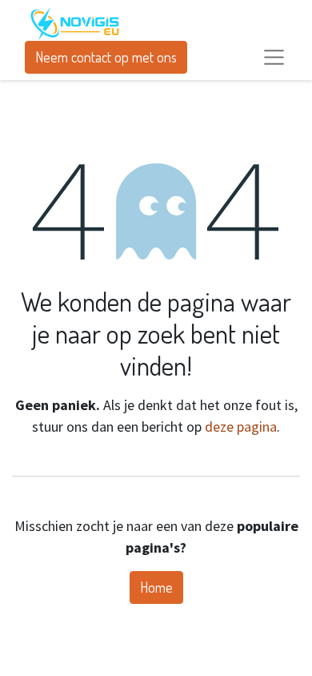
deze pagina (241, 426)
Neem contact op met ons (106, 57)
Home (156, 587)
